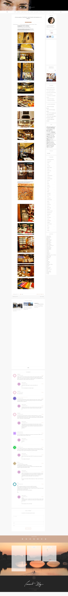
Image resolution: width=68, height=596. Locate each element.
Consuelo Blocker (51, 127)
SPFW (48, 146)
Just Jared (48, 251)
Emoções (48, 185)
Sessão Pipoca (49, 220)
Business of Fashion (49, 239)
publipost (48, 140)
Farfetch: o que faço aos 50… (38, 362)
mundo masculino (49, 199)
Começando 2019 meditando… (51, 100)
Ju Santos (48, 250)
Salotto (49, 141)
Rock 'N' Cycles (49, 267)
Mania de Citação (49, 255)
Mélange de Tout (49, 256)
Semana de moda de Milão (52, 144)
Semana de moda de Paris (50, 145)
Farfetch (19, 24)
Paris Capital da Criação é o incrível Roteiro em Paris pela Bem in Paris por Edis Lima (51, 92)
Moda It (48, 258)
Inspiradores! (49, 193)
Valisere (48, 147)
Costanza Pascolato (50, 130)
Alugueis (48, 162)
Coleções (48, 172)
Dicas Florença (49, 132)
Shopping (48, 222)
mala (53, 135)
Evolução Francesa (49, 247)
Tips (47, 225)
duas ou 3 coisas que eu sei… (50, 245)
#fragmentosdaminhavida (50, 159)
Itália (49, 133)
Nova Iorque (50, 137)
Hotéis (48, 191)
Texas (50, 146)
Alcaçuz (48, 126)
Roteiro (48, 215)
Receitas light (49, 207)
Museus (48, 201)
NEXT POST (41, 296)
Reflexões (48, 209)
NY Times (48, 259)
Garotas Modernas (49, 249)
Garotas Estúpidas (49, 248)
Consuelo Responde (49, 175)
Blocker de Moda (49, 167)
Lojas (48, 196)
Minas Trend (51, 136)
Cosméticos (48, 177)
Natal (47, 137)
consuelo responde (49, 128)
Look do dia (52, 134)
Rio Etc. (48, 266)
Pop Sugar (48, 263)
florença (53, 132)
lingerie (55, 133)
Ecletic (48, 183)
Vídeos (48, 228)
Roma (47, 141)
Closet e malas (49, 170)
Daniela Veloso (48, 243)
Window (48, 230)
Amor (48, 164)
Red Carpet (48, 265)
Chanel (55, 126)
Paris (48, 139)
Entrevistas (48, 186)
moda (54, 136)
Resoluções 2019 (49, 212)
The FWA (48, 272)
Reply (43, 375)
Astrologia (52, 126)
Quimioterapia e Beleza (50, 264)
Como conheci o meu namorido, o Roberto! (51, 96)
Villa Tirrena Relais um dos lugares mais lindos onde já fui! (51, 88)
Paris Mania (48, 261)
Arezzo (50, 126)
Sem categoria (49, 217)
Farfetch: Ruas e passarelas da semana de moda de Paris (17, 306)
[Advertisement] (51, 52)
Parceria (48, 206)
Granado (47, 133)
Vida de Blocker (51, 147)
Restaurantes (49, 214)
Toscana (52, 146)
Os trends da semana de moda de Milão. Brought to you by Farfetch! (28, 363)
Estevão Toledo (48, 246)
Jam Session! (49, 194)
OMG (47, 260)
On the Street (49, 204)
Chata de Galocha (49, 240)
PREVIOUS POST (16, 296)
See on (48, 559)
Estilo (48, 188)
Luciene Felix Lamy (49, 135)
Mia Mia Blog (48, 257)
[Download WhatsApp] (47, 550)
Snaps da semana (49, 223)
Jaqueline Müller (52, 133)
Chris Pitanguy (48, 241)
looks (54, 134)
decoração (48, 180)
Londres (48, 134)
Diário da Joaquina (49, 244)
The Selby (48, 273)
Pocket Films (48, 262)
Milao (48, 136)
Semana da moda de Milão (50, 143)
